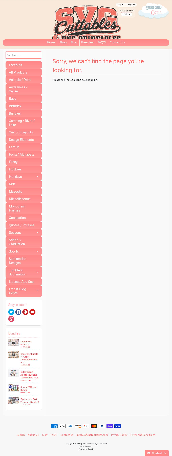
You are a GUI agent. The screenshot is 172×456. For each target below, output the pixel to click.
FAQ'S (101, 42)
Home (51, 42)
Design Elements (21, 140)
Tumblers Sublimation (17, 272)
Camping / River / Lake (22, 123)
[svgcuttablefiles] (58, 20)
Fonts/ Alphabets (21, 154)
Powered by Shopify (86, 449)
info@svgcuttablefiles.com (92, 434)
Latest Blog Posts (17, 291)
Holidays (15, 177)
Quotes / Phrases (21, 225)
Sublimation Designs (17, 261)
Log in (120, 5)
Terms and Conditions (142, 434)
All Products (18, 72)
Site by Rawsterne (86, 446)
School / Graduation (17, 242)
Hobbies (15, 169)
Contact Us (117, 42)
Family (14, 147)
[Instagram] (11, 319)
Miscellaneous (19, 199)
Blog (74, 42)
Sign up (131, 5)
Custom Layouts (21, 132)
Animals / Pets (20, 80)
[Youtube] (32, 312)
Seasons (15, 233)
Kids (12, 184)
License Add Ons (21, 282)
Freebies (87, 42)
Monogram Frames (17, 208)
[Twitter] (11, 312)
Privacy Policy (119, 434)
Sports (14, 251)
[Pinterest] (25, 312)
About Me (33, 434)
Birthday (15, 106)
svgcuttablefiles (85, 443)
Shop (63, 42)
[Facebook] (18, 312)
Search (21, 434)
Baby (12, 99)
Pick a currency (126, 10)
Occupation (17, 218)
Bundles (15, 113)
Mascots (15, 191)
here (69, 79)
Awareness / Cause (18, 89)
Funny (13, 162)
